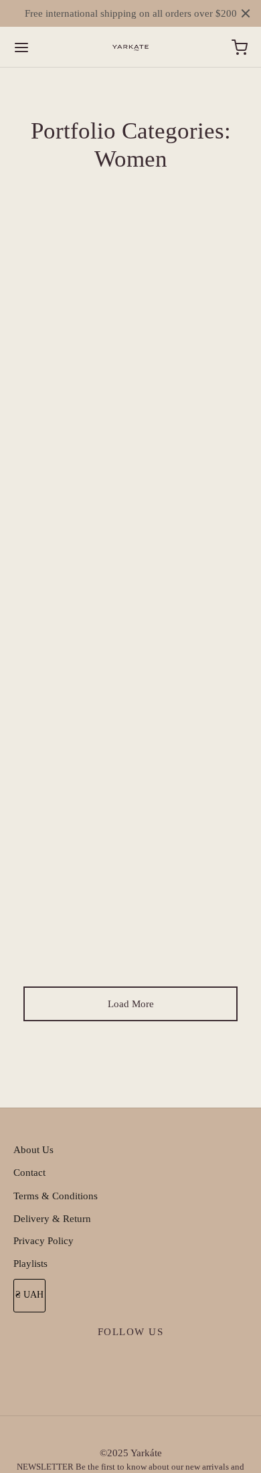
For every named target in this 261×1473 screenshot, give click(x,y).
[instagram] (130, 1363)
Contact (29, 1172)
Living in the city (130, 289)
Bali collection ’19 (131, 733)
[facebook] (100, 1363)
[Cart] (240, 47)
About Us (33, 1149)
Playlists (30, 1263)
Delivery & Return (52, 1218)
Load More (131, 1004)
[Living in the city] (130, 479)
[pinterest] (161, 1363)
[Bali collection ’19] (130, 860)
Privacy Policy (43, 1240)
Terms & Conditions (55, 1196)
